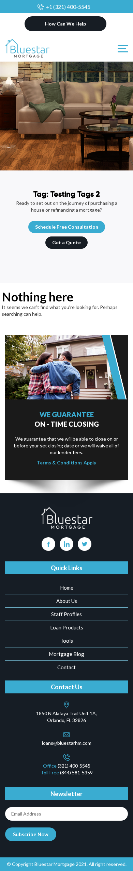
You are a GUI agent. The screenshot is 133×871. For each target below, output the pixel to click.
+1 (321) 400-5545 (68, 6)
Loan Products (66, 627)
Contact (66, 667)
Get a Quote (66, 242)
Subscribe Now (30, 834)
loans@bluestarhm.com (66, 743)
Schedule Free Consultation (66, 227)
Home (66, 588)
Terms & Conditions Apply (66, 462)
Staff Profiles (66, 614)
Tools (66, 641)
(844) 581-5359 (76, 772)
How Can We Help (65, 24)
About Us (66, 601)
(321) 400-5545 (74, 766)
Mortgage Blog (66, 654)
